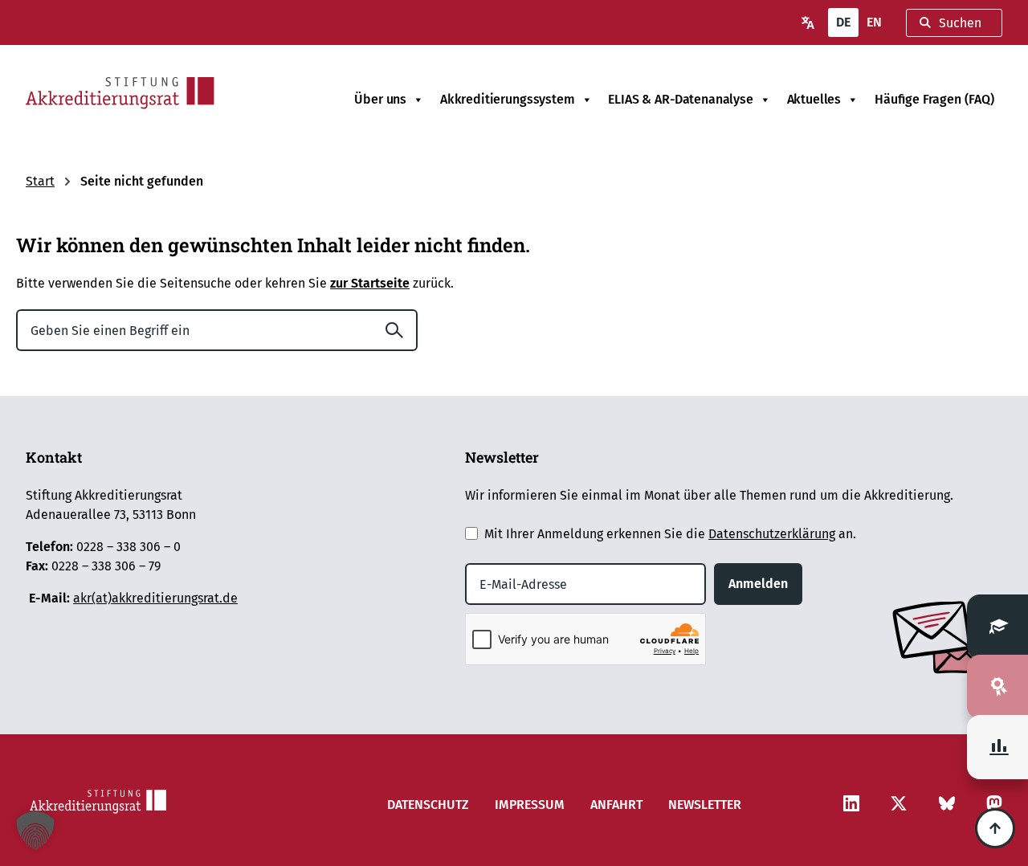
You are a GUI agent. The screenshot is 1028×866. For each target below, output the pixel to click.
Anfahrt (616, 804)
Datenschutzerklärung (771, 533)
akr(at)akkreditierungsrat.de (155, 598)
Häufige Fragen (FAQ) (934, 99)
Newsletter (704, 804)
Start (40, 181)
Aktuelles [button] (814, 99)
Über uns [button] (380, 99)
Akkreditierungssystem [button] (507, 99)
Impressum (530, 804)
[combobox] (954, 23)
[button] (35, 830)
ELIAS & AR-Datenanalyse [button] (680, 99)
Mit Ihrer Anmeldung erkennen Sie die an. (670, 533)
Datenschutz (428, 804)
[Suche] (401, 330)
